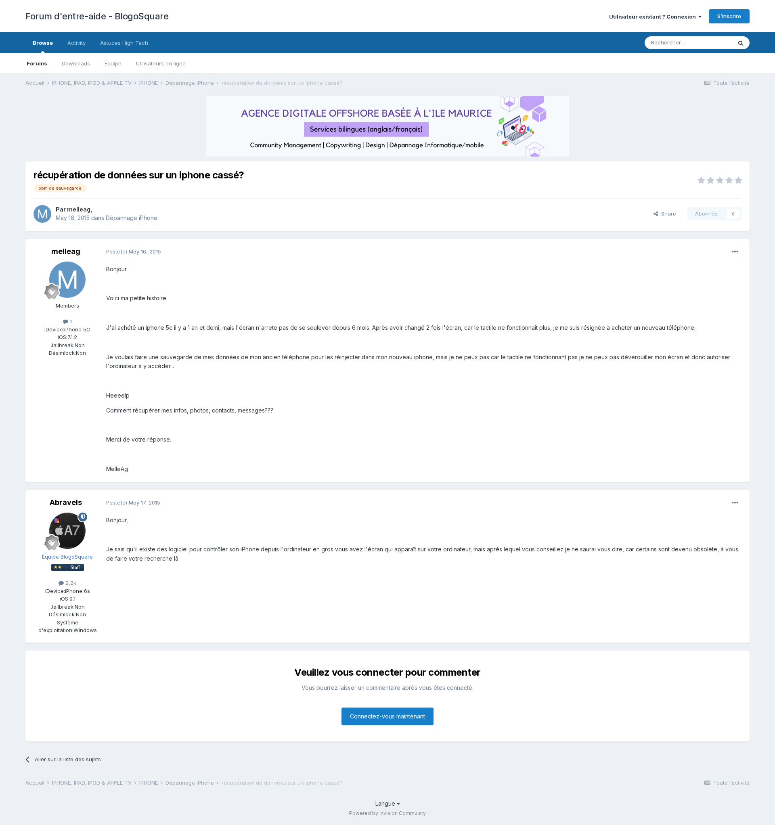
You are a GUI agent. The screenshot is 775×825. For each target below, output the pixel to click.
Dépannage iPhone (131, 217)
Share (667, 213)
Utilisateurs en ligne (161, 63)
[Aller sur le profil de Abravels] (67, 531)
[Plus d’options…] (735, 252)
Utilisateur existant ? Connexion (653, 16)
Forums (37, 63)
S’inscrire (729, 16)
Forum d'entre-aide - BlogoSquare (96, 16)
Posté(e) (133, 251)
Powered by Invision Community (387, 813)
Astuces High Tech (124, 43)
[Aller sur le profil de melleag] (42, 214)
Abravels (66, 502)
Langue (386, 803)
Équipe (113, 63)
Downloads (76, 63)
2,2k (70, 583)
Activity (76, 43)
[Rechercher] (741, 42)
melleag (78, 209)
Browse (43, 43)
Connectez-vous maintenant (387, 716)
